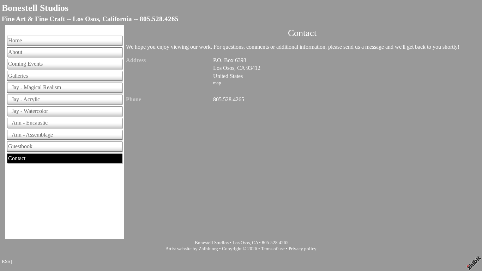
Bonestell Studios (35, 8)
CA (255, 242)
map (217, 82)
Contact (16, 158)
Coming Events (25, 64)
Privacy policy (303, 248)
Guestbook (20, 146)
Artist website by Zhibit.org (191, 248)
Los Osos (241, 242)
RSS (6, 261)
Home (15, 40)
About (15, 52)
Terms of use (273, 248)
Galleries (18, 76)
